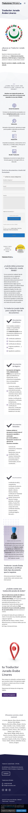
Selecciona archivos (14, 218)
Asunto (5, 195)
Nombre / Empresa (8, 180)
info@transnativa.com (13, 114)
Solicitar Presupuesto (9, 695)
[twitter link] (6, 790)
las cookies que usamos (9, 806)
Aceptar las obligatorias (8, 810)
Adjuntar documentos (8, 211)
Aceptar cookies (21, 810)
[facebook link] (10, 790)
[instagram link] (3, 790)
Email (5, 186)
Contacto (6, 773)
